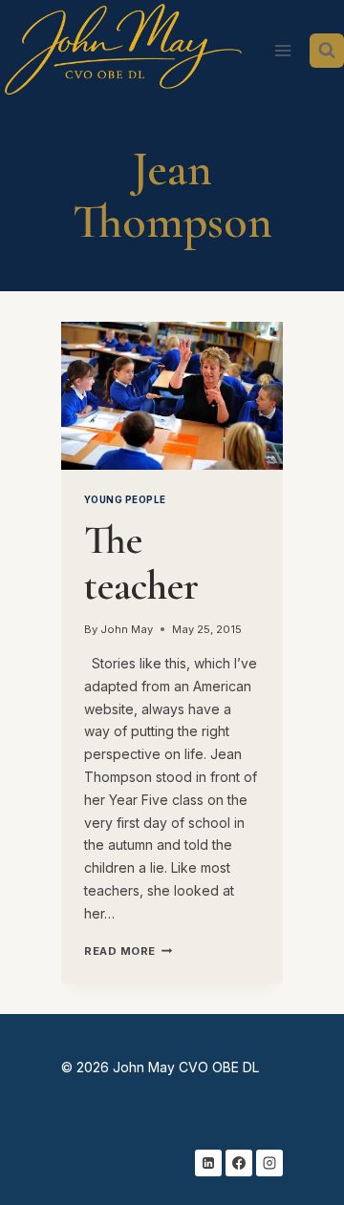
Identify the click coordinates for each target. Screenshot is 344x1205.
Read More (128, 951)
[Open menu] (282, 50)
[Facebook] (239, 1163)
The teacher (141, 563)
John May (126, 629)
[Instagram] (269, 1163)
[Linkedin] (208, 1163)
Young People (125, 500)
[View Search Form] (327, 50)
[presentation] (172, 396)
